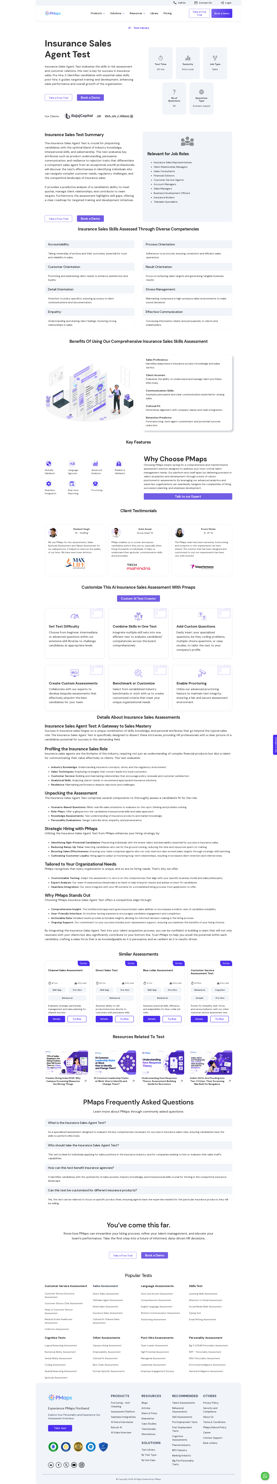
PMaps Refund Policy (214, 1427)
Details (56, 1019)
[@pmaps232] (74, 1465)
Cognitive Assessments (179, 1438)
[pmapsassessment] (81, 1465)
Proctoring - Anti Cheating (120, 1404)
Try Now (77, 1019)
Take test (60, 1428)
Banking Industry (181, 1455)
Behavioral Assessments (179, 1410)
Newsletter (148, 1418)
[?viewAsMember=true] (51, 1465)
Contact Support (212, 1437)
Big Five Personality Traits (183, 1462)
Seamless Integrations (123, 1417)
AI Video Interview (121, 1432)
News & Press (149, 1413)
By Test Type (149, 1455)
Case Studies (149, 1423)
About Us (208, 1417)
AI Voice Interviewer (122, 1422)
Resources (151, 1396)
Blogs (145, 1402)
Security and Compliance (210, 1410)
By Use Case (148, 1460)
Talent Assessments (183, 1402)
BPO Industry (179, 1450)
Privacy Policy (211, 1402)
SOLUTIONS (151, 1443)
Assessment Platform (123, 1411)
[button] (97, 13)
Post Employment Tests (182, 1429)
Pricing (168, 13)
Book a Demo (210, 1443)
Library (154, 13)
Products (120, 1396)
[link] (59, 13)
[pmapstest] (58, 1465)
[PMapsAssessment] (66, 1465)
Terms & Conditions (214, 1422)
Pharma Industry (181, 1445)
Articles (146, 1408)
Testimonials (149, 1429)
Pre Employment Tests (184, 1422)
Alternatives (148, 1434)
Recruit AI (116, 1427)
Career (207, 1432)
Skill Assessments (182, 1417)
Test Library (148, 1449)
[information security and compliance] (53, 1447)
